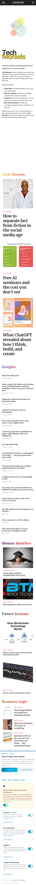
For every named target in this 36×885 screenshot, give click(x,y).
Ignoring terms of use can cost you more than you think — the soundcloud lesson (22, 741)
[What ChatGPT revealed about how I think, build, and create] (18, 312)
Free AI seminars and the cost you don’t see (16, 284)
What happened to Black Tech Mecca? (17, 605)
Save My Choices (26, 770)
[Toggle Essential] (30, 815)
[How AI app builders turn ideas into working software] (7, 711)
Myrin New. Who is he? (10, 375)
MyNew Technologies (19, 880)
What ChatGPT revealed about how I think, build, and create (17, 344)
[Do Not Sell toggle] (5, 805)
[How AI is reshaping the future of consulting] (7, 724)
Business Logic (18, 707)
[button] (33, 2)
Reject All (18, 774)
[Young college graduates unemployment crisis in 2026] (18, 557)
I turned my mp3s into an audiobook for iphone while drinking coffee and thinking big (17, 434)
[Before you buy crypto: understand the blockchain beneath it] (18, 632)
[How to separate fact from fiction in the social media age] (18, 193)
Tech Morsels (7, 211)
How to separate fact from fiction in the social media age (17, 225)
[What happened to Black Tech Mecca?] (18, 589)
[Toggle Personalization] (30, 831)
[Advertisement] (18, 144)
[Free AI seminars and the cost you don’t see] (18, 255)
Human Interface (8, 570)
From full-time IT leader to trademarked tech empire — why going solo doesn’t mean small (17, 455)
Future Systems (8, 650)
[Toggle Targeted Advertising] (30, 866)
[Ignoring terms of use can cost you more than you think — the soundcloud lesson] (7, 737)
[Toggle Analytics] (30, 849)
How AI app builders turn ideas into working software (23, 712)
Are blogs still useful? (10, 444)
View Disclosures (18, 822)
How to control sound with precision (17, 693)
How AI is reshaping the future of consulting (23, 725)
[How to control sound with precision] (18, 673)
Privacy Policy (5, 882)
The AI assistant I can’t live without (15, 520)
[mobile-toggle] (3, 2)
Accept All (9, 770)
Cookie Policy (14, 882)
